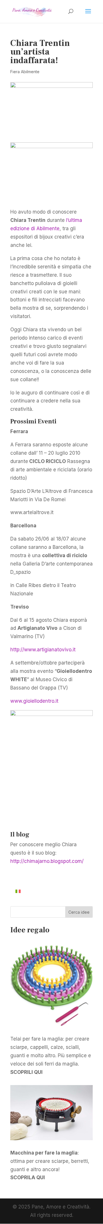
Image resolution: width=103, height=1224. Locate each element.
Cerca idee (79, 912)
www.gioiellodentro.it (34, 701)
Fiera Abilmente (24, 71)
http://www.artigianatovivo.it (43, 649)
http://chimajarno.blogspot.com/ (47, 861)
